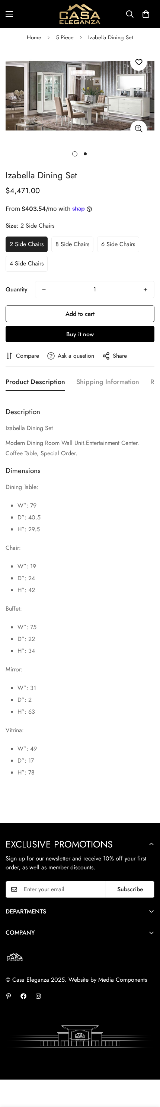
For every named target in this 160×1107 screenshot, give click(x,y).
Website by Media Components (107, 979)
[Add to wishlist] (138, 62)
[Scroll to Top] (146, 1067)
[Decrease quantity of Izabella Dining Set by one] (43, 289)
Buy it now (80, 334)
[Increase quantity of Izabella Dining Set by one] (145, 289)
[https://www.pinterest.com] (9, 996)
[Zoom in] (138, 128)
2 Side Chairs (27, 244)
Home (34, 37)
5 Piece (65, 37)
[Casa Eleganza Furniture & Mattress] (80, 14)
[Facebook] (23, 996)
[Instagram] (38, 996)
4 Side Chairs (27, 263)
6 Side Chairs (118, 244)
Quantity (17, 289)
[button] (145, 14)
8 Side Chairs (72, 244)
